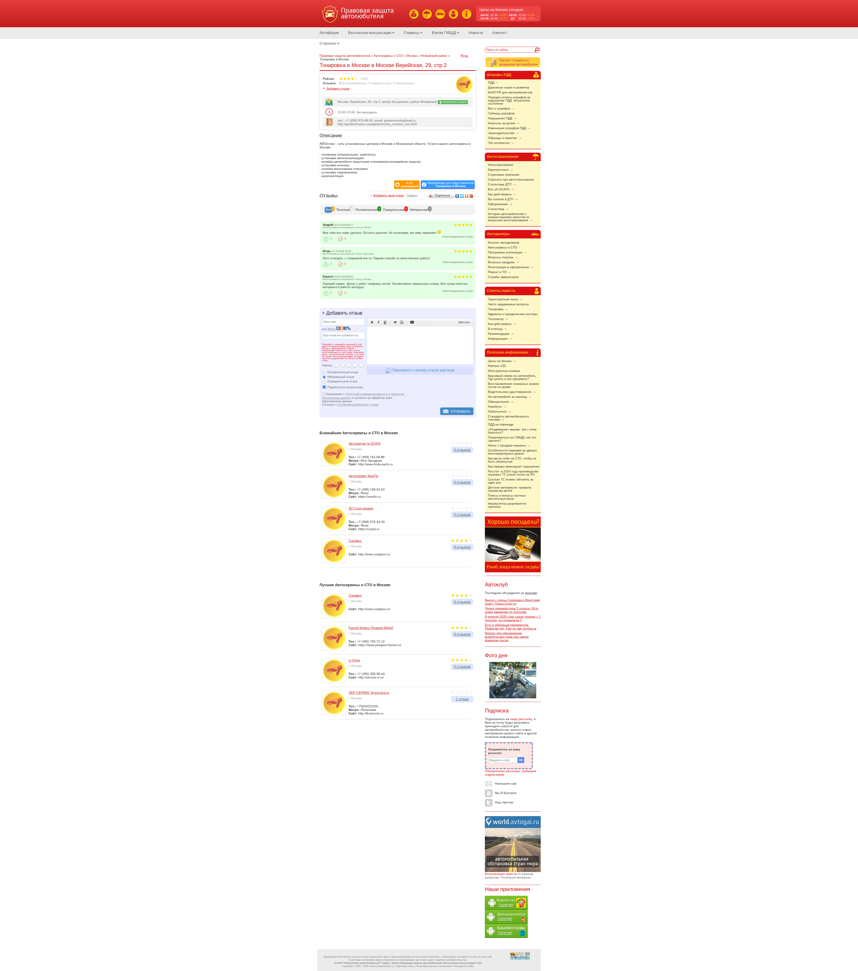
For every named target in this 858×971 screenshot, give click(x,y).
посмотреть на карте (454, 102)
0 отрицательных (379, 83)
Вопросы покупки (500, 257)
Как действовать (500, 194)
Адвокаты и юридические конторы (513, 314)
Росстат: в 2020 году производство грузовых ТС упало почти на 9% (513, 473)
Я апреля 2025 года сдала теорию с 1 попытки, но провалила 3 (513, 618)
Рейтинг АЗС (497, 366)
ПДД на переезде (500, 424)
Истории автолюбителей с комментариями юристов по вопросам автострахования (508, 217)
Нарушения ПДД (500, 118)
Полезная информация (507, 352)
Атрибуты (495, 406)
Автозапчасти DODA (365, 443)
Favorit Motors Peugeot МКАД (371, 628)
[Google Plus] (471, 196)
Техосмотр (496, 319)
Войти (332, 329)
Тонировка (495, 309)
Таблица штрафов (501, 113)
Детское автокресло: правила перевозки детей (509, 489)
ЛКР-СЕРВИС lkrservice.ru (369, 693)
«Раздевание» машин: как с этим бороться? (512, 431)
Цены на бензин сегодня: (501, 10)
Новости (476, 33)
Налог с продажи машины (507, 445)
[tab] (328, 210)
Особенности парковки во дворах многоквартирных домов (512, 452)
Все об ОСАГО (498, 189)
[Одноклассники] (466, 196)
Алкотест (499, 33)
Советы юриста (501, 291)
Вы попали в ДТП (500, 199)
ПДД (491, 82)
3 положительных (355, 83)
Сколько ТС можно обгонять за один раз (510, 481)
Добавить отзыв (337, 88)
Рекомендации (498, 333)
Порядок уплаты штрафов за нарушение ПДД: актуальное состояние (509, 100)
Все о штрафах (499, 108)
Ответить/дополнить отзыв (457, 236)
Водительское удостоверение (509, 392)
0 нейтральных (403, 83)
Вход (464, 55)
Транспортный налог (503, 299)
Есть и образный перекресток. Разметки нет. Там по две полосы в (510, 626)
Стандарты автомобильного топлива (508, 418)
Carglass (355, 541)
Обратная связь (405, 966)
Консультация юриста (501, 874)
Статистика (496, 209)
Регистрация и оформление (508, 267)
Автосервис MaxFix (364, 476)
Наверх (412, 195)
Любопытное (497, 411)
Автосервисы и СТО (502, 247)
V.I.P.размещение (409, 185)
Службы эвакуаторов (503, 277)
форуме (531, 593)
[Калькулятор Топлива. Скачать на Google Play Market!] (506, 937)
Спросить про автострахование (511, 179)
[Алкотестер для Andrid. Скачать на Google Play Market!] (506, 908)
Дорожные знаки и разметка (508, 87)
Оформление (498, 204)
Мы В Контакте (506, 793)
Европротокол (498, 169)
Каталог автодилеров (503, 242)
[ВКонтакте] (457, 196)
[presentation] (328, 210)
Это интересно (499, 143)
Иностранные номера (504, 371)
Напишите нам (506, 783)
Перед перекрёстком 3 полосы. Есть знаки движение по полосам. (511, 610)
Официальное (498, 401)
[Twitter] (462, 196)
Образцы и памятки (502, 138)
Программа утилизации (505, 252)
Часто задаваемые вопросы (508, 304)
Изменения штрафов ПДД (507, 128)
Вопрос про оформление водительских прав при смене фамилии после (507, 636)
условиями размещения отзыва (358, 404)
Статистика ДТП (499, 184)
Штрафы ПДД (499, 75)
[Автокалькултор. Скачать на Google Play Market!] (506, 923)
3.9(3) (364, 78)
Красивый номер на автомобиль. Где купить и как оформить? (512, 377)
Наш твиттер (504, 802)
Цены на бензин (500, 361)
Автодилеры (498, 234)
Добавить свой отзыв (388, 195)
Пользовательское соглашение (434, 966)
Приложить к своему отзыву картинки (423, 370)
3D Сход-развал (361, 508)
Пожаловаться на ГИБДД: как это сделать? (512, 439)
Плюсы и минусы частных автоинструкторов (507, 497)
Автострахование (503, 156)
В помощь (495, 329)
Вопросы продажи (501, 262)
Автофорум (329, 33)
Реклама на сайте (464, 966)
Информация (498, 338)
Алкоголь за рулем (501, 123)
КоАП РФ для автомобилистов (510, 92)
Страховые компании (503, 174)
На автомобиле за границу (507, 396)
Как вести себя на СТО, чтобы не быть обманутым (512, 460)
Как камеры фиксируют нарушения (514, 466)
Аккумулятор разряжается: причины (507, 505)
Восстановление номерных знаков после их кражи (513, 385)
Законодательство (501, 133)
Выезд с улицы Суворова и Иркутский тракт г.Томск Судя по (512, 601)
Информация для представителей (450, 184)
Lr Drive (354, 660)
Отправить (461, 411)
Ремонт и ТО (497, 272)
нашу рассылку (521, 719)
